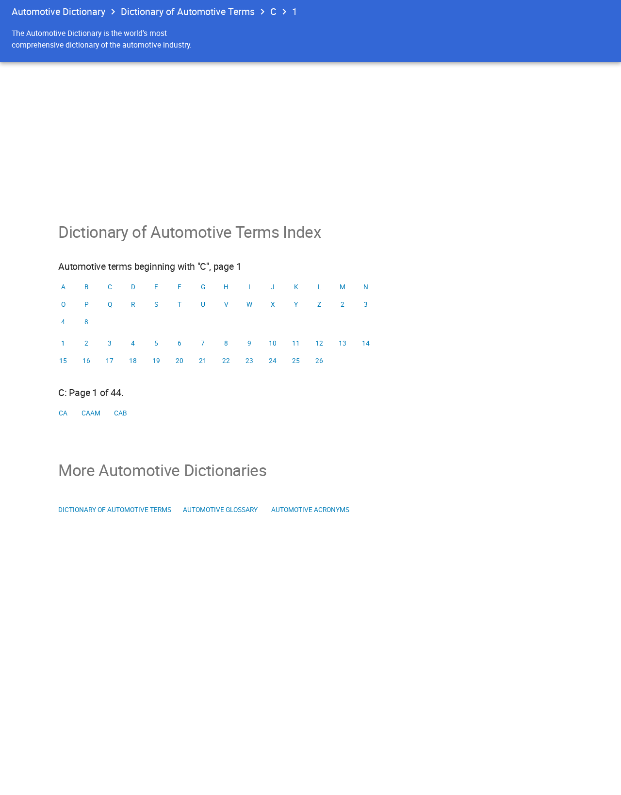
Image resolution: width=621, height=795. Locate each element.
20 (179, 360)
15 (63, 360)
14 (366, 343)
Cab (120, 413)
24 (273, 360)
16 (86, 360)
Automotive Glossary (220, 509)
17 (110, 360)
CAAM (91, 413)
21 (203, 360)
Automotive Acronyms (310, 509)
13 (342, 343)
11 (296, 343)
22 (226, 360)
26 (319, 360)
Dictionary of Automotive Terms (188, 11)
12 (319, 343)
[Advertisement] (310, 135)
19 (156, 360)
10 (273, 343)
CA (63, 413)
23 (249, 360)
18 (133, 360)
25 (296, 360)
